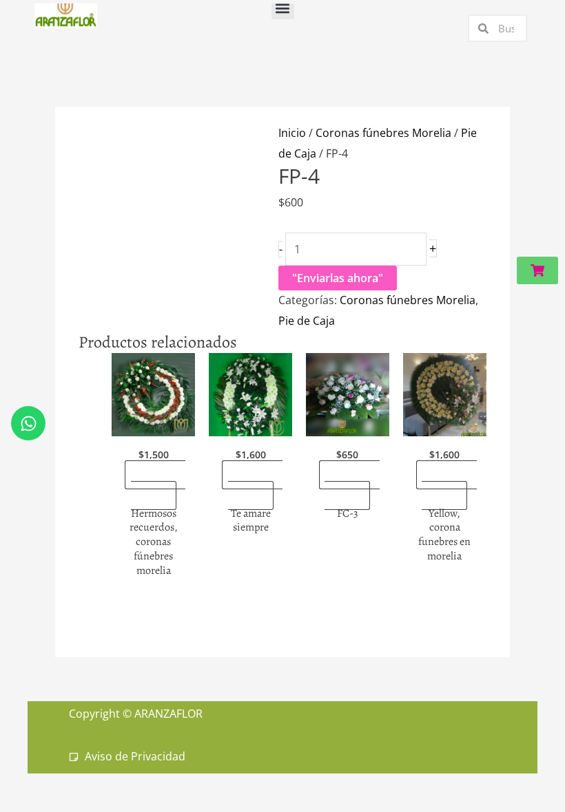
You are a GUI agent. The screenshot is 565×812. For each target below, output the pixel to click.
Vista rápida (154, 423)
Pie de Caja (306, 320)
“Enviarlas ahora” (158, 485)
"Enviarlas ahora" (337, 278)
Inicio (292, 132)
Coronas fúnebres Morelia (383, 132)
